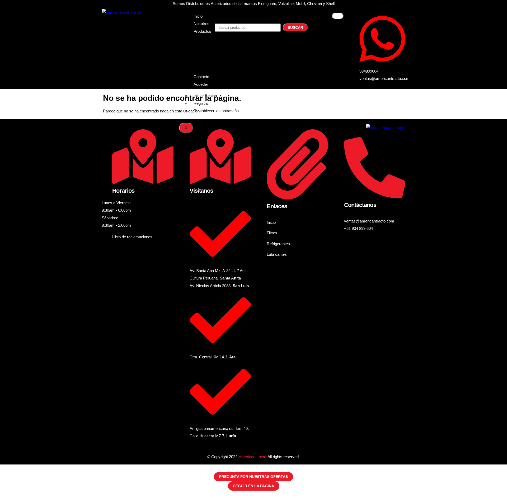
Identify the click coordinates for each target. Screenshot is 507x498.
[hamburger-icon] (338, 16)
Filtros (199, 42)
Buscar (295, 27)
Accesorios (203, 65)
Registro (201, 103)
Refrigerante (204, 50)
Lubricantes (204, 57)
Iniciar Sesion (205, 95)
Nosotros (201, 23)
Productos (202, 31)
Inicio (198, 16)
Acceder (201, 84)
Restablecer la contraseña (216, 110)
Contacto (201, 76)
